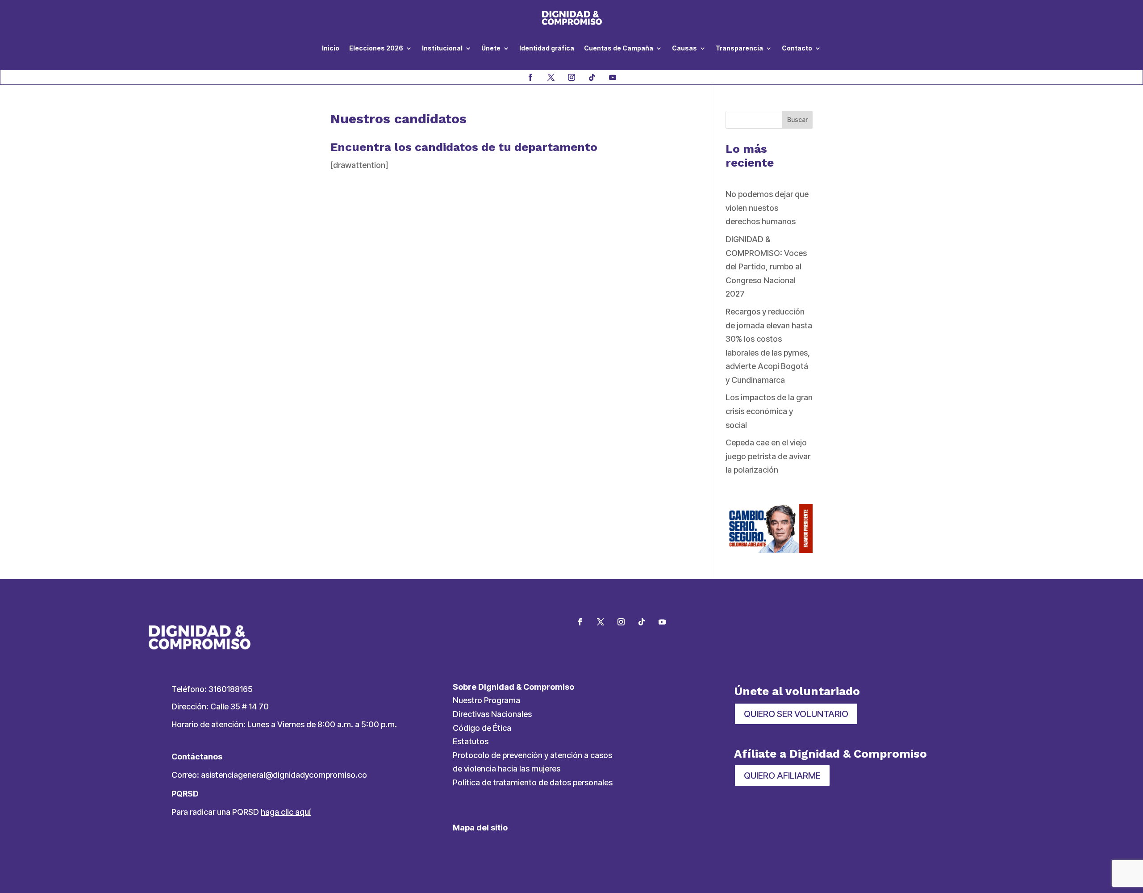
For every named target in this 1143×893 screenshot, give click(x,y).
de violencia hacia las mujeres (506, 768)
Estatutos (470, 741)
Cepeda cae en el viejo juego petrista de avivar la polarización (768, 456)
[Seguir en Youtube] (612, 77)
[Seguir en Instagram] (571, 77)
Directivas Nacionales (492, 714)
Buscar (797, 119)
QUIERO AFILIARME (782, 775)
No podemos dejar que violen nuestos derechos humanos (767, 207)
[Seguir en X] (551, 77)
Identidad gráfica (546, 48)
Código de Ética (482, 728)
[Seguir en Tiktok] (592, 77)
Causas (684, 48)
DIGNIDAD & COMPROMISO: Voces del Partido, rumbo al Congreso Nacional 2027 (766, 266)
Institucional (442, 48)
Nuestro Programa (486, 700)
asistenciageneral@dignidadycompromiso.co (284, 775)
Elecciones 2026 (376, 48)
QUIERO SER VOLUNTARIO (796, 714)
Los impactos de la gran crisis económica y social (769, 411)
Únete (491, 48)
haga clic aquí (286, 812)
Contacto (797, 48)
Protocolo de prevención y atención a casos (532, 755)
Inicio (330, 48)
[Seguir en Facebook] (530, 77)
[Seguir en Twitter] (600, 622)
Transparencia (739, 48)
